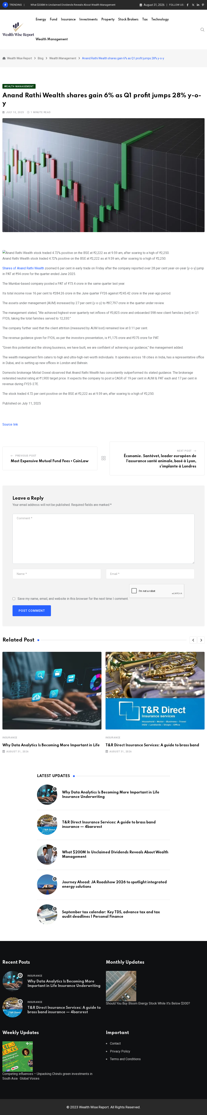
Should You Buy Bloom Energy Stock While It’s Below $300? (148, 1003)
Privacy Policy (120, 1051)
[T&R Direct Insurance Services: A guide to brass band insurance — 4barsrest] (47, 824)
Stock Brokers (128, 19)
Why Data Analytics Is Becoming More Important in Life (51, 745)
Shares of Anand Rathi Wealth (23, 268)
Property (108, 19)
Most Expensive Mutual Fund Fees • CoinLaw (50, 461)
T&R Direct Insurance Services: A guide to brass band (152, 745)
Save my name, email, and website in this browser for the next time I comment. (73, 599)
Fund (53, 19)
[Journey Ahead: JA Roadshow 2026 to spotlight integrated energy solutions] (47, 884)
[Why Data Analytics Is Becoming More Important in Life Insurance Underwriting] (47, 795)
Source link (10, 424)
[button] (193, 640)
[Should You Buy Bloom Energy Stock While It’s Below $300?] (121, 986)
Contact (115, 1043)
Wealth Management (52, 39)
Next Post (184, 450)
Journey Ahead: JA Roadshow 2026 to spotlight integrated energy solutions (75, 4)
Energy (41, 19)
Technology (160, 19)
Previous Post (25, 455)
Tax (145, 19)
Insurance (68, 19)
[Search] (203, 29)
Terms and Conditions (125, 1059)
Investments (88, 19)
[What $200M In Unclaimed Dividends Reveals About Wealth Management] (47, 854)
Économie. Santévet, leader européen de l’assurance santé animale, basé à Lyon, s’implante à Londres (160, 461)
